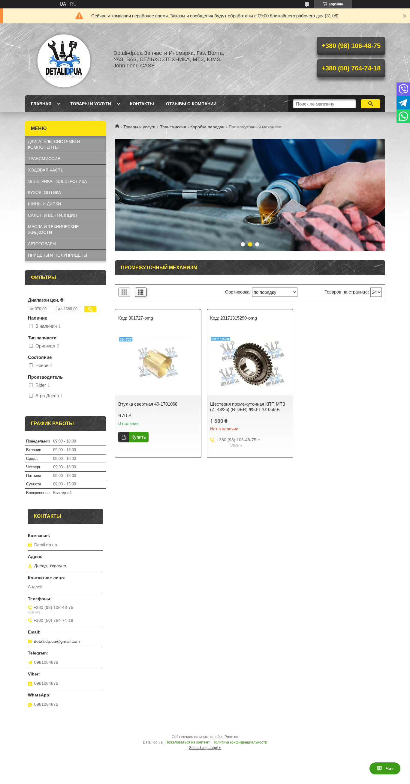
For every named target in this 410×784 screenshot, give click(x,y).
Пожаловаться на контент (187, 742)
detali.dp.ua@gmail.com (57, 641)
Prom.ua (231, 737)
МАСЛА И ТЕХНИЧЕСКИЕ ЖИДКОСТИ (53, 229)
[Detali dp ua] (64, 59)
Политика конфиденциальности (240, 742)
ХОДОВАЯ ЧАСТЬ (45, 170)
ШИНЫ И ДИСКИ (44, 203)
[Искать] (370, 103)
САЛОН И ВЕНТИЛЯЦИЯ (52, 215)
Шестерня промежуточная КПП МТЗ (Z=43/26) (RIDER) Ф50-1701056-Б (247, 406)
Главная (41, 103)
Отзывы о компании (191, 103)
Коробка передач (207, 126)
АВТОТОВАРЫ (42, 243)
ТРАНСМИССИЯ (44, 158)
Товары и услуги (90, 103)
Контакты (142, 103)
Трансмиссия (173, 126)
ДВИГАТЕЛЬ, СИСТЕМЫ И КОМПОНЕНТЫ (54, 144)
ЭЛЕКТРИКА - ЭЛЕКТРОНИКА (57, 181)
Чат (389, 768)
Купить (138, 437)
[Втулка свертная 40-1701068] (158, 362)
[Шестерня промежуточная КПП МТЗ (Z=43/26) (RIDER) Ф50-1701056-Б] (250, 362)
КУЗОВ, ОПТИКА (44, 192)
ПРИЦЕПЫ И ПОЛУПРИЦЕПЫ (57, 255)
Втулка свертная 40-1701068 (147, 404)
